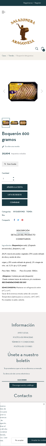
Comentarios (23, 239)
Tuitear (18, 220)
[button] (23, 385)
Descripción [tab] (23, 231)
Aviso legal (23, 333)
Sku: (3, 215)
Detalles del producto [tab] (23, 235)
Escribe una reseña (10, 146)
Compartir (14, 220)
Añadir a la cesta (15, 187)
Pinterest (22, 220)
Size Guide (11, 164)
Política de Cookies (23, 346)
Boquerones (19, 212)
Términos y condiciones (23, 342)
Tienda (29, 212)
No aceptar (19, 440)
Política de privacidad (23, 337)
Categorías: (6, 212)
